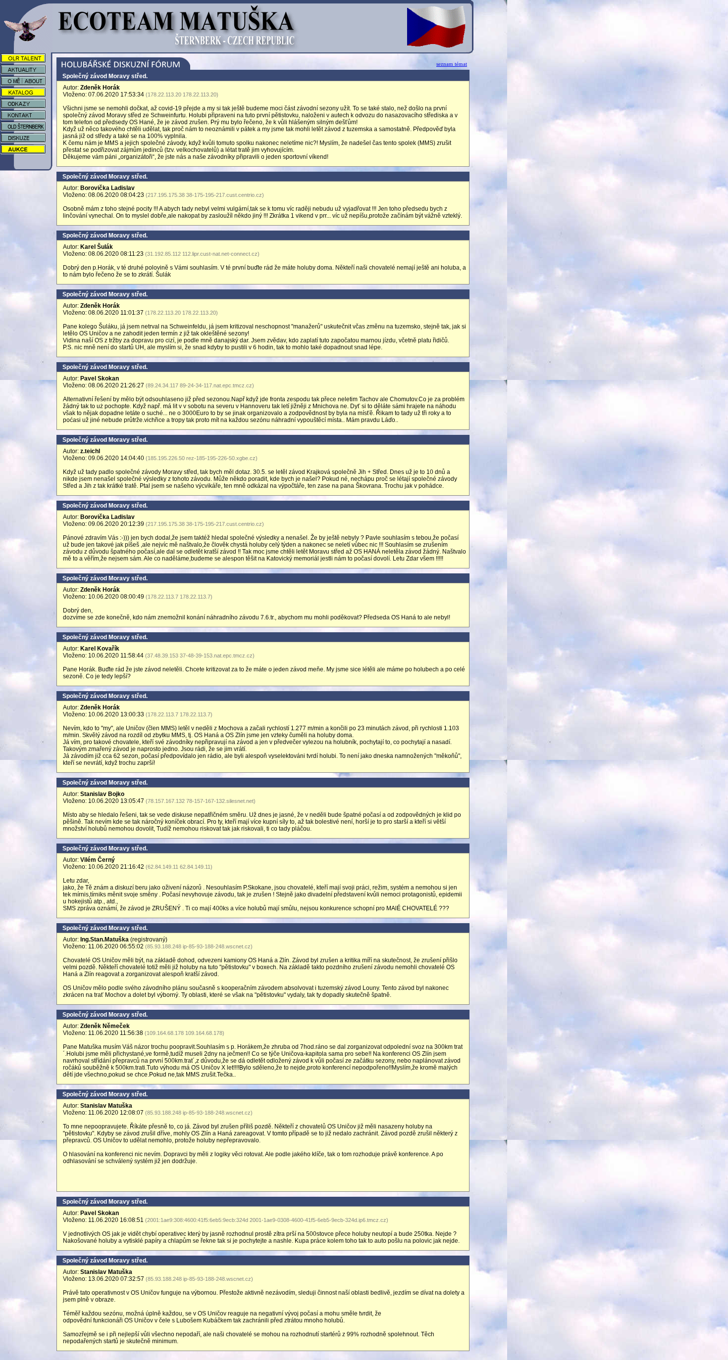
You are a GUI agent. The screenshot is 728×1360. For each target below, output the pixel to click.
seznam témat (451, 64)
